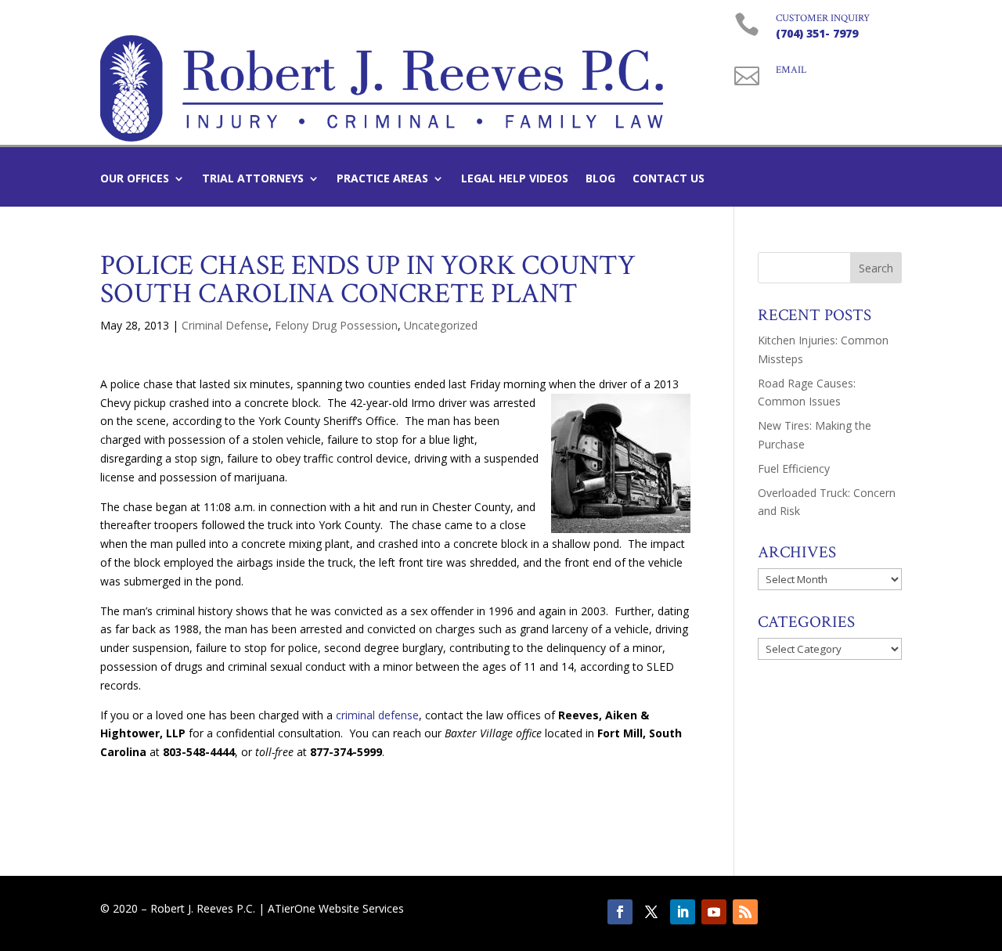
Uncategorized (441, 325)
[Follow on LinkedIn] (682, 911)
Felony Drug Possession (336, 325)
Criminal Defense (225, 325)
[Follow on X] (651, 911)
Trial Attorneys (253, 179)
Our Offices (134, 179)
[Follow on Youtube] (713, 911)
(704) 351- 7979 (817, 33)
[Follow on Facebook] (620, 911)
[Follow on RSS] (745, 911)
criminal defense (377, 715)
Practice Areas (382, 179)
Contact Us (669, 179)
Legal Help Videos (514, 179)
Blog (600, 179)
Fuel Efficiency (794, 468)
